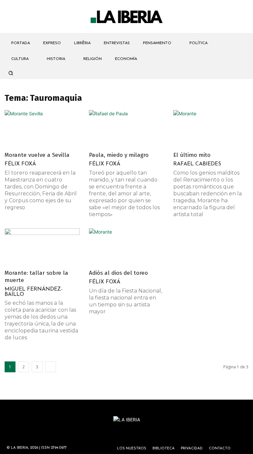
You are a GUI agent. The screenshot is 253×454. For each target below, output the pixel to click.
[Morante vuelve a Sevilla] (42, 128)
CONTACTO (220, 448)
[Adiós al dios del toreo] (126, 247)
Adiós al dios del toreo (118, 273)
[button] (10, 73)
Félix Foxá (20, 164)
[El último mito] (210, 128)
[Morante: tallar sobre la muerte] (42, 247)
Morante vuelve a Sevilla (37, 155)
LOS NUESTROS (131, 448)
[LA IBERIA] (126, 17)
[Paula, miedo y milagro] (126, 128)
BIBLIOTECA (164, 448)
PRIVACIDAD (192, 448)
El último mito (192, 155)
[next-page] (50, 366)
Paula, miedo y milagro (119, 155)
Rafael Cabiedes (197, 164)
